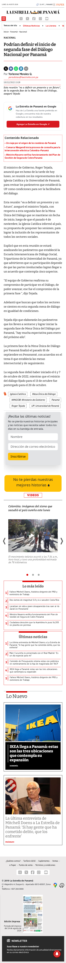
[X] (28, 18)
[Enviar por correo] (26, 68)
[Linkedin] (21, 68)
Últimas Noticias (31, 26)
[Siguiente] (61, 541)
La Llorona (51, 26)
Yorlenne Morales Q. (20, 74)
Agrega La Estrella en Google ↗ (33, 124)
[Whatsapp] (16, 68)
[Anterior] (4, 541)
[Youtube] (47, 18)
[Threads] (21, 18)
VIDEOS (33, 495)
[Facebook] (34, 18)
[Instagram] (40, 18)
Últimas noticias (33, 637)
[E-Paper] (58, 4)
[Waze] (61, 885)
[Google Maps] (55, 885)
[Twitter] (6, 68)
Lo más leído (33, 586)
